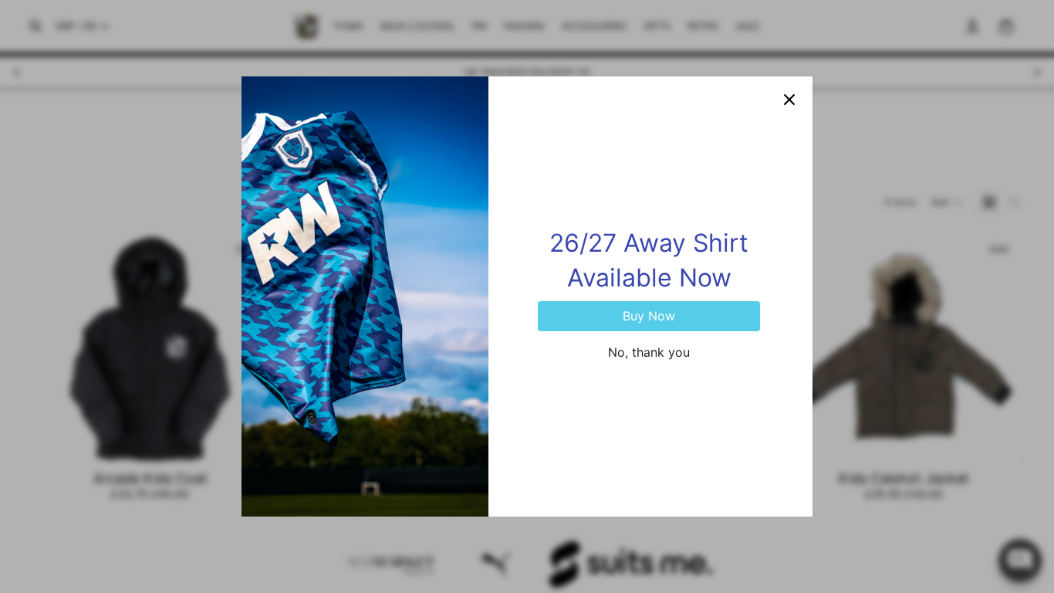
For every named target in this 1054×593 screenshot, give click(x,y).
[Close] (789, 99)
